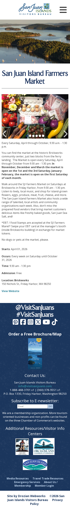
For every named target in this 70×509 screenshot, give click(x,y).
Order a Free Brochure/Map (35, 334)
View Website (10, 291)
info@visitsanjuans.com (35, 386)
